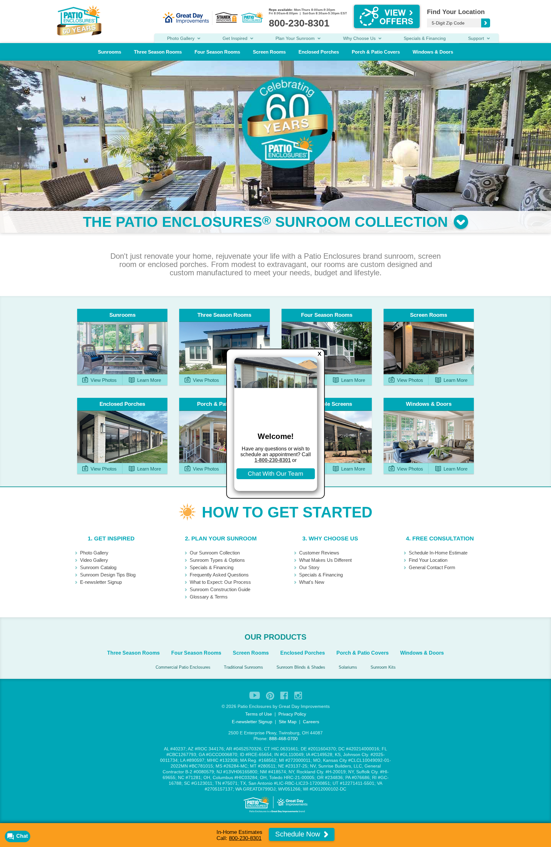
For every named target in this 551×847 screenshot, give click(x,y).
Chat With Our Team (275, 473)
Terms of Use (258, 714)
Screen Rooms (269, 52)
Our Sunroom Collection (215, 552)
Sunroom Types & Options (217, 560)
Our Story (309, 567)
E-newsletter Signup (101, 582)
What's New (311, 582)
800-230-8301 (245, 838)
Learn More (148, 380)
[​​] (460, 222)
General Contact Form (432, 567)
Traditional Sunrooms (243, 667)
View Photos (103, 380)
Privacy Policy (292, 714)
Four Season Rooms (217, 52)
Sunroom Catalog (98, 567)
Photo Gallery (94, 552)
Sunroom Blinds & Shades (300, 667)
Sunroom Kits (383, 667)
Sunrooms (109, 52)
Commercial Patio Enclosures (183, 667)
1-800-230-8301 (272, 460)
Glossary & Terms (209, 596)
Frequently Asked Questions (219, 574)
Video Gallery (94, 560)
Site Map (288, 721)
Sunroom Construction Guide (220, 589)
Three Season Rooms (158, 52)
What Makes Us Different (325, 560)
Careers (311, 721)
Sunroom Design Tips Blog (108, 574)
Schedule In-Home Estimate (438, 552)
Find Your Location (428, 560)
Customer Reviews (319, 552)
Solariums (348, 667)
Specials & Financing (425, 38)
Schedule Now (298, 834)
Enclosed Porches (318, 52)
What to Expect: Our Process (220, 582)
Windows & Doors (433, 52)
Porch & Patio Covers (376, 52)
